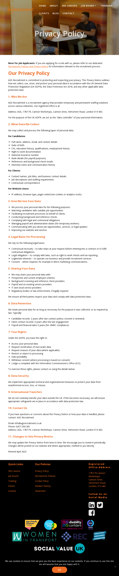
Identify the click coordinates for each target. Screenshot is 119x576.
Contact (68, 13)
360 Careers (69, 5)
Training (106, 5)
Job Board (87, 5)
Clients (44, 13)
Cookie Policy (41, 480)
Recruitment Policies (45, 475)
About (54, 5)
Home (42, 5)
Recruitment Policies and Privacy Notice (28, 66)
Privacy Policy (42, 471)
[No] (115, 566)
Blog (56, 13)
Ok (59, 569)
